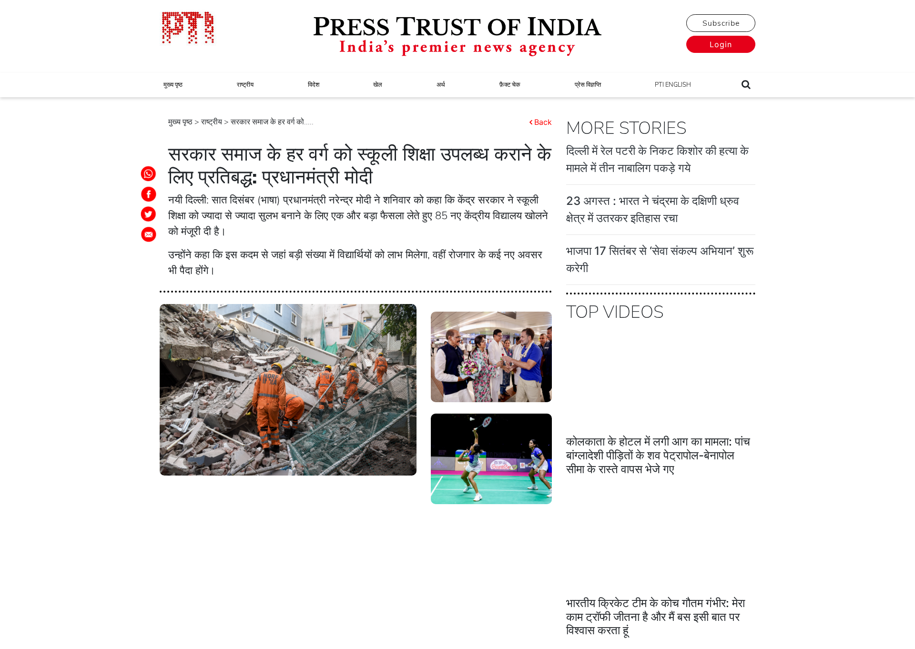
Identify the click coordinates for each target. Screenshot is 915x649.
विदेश (313, 85)
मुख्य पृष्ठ (173, 85)
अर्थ (441, 85)
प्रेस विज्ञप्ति (588, 85)
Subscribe (721, 23)
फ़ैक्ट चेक (509, 85)
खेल (377, 85)
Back (543, 122)
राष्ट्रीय (245, 85)
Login (721, 44)
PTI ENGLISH (673, 85)
